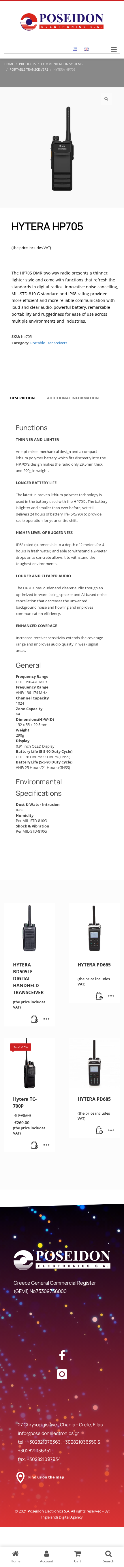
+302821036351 (34, 1450)
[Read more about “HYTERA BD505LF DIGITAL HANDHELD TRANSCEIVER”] (35, 1019)
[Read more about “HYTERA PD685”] (99, 1130)
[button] (106, 99)
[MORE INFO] (46, 1019)
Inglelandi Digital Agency (62, 1517)
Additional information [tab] (73, 397)
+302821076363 (44, 1442)
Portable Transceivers (48, 342)
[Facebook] (62, 1355)
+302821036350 (80, 1442)
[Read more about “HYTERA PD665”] (99, 996)
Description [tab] (22, 397)
